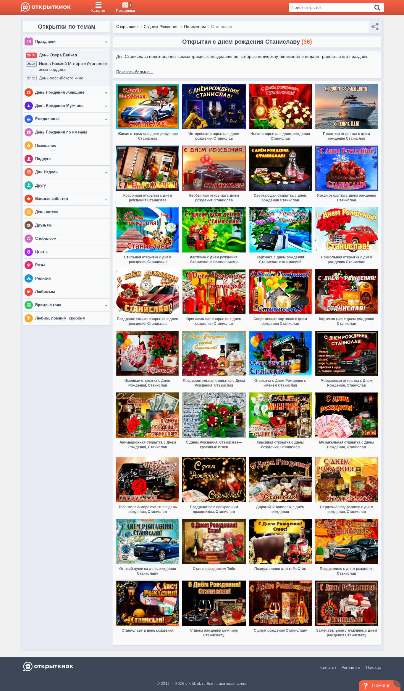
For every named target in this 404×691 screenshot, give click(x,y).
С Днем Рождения (161, 26)
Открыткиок (127, 26)
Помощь (373, 667)
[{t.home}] (48, 666)
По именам (195, 26)
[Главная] (45, 7)
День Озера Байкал (58, 55)
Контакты (327, 667)
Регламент (351, 667)
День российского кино (61, 78)
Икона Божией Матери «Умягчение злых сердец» (73, 66)
